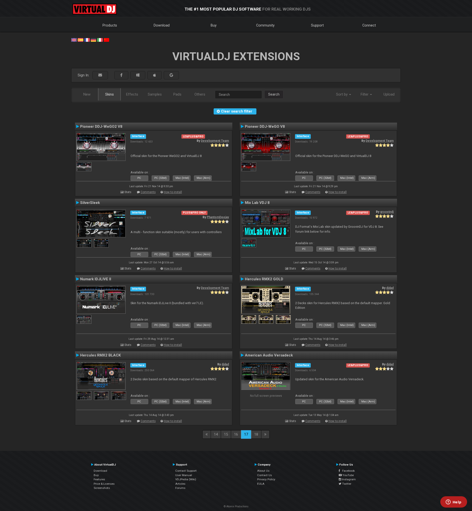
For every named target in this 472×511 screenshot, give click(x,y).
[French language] (87, 39)
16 (236, 434)
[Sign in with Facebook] (121, 75)
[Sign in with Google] (171, 75)
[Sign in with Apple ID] (154, 75)
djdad (390, 288)
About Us (263, 470)
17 (246, 434)
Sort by (342, 94)
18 (256, 434)
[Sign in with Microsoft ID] (137, 75)
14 (216, 434)
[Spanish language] (80, 39)
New (86, 94)
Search (274, 94)
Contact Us (264, 475)
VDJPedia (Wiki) (185, 479)
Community (265, 25)
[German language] (93, 39)
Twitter (346, 483)
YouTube (348, 475)
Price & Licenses (104, 483)
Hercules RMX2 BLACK (100, 355)
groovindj (387, 211)
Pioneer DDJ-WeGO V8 (265, 126)
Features (99, 479)
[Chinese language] (106, 39)
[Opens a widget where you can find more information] (453, 502)
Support (317, 25)
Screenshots (102, 488)
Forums (180, 488)
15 (226, 434)
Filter (365, 94)
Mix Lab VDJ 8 (257, 202)
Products (110, 25)
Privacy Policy (266, 479)
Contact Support (186, 470)
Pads (177, 94)
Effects (132, 94)
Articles (180, 483)
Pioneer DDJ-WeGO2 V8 (101, 126)
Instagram (348, 479)
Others (199, 94)
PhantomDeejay (218, 217)
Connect (369, 25)
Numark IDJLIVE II (95, 279)
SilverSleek (90, 202)
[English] (74, 39)
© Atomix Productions (236, 506)
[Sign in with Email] (100, 75)
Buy (214, 25)
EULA (261, 483)
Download (162, 25)
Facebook (347, 470)
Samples (155, 94)
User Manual (183, 475)
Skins (109, 94)
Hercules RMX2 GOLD (264, 279)
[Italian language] (100, 39)
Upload (389, 94)
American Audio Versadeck (269, 355)
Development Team (215, 140)
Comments (148, 192)
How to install (173, 192)
